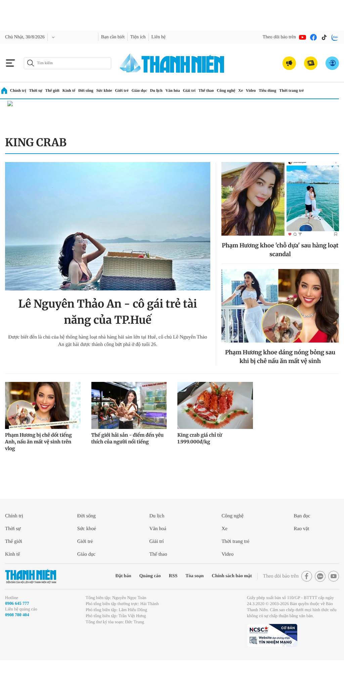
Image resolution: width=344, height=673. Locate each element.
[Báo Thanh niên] (30, 576)
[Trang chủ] (4, 90)
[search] (67, 63)
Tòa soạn (182, 576)
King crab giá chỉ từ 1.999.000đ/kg (199, 438)
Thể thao (220, 90)
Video (270, 90)
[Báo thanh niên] (172, 63)
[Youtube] (303, 37)
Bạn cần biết (122, 37)
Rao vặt (302, 528)
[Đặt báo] (310, 63)
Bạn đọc (303, 516)
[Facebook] (313, 37)
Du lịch (168, 90)
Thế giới (55, 90)
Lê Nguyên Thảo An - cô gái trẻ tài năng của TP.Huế (107, 312)
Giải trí (202, 90)
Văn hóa (185, 90)
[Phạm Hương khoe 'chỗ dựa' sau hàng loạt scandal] (280, 199)
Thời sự (37, 90)
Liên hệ (173, 37)
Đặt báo (105, 576)
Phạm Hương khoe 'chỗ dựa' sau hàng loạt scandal (280, 250)
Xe (258, 90)
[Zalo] (335, 37)
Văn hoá (159, 528)
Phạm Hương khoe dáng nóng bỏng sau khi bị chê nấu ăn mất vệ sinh (280, 357)
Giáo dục (150, 90)
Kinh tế (73, 90)
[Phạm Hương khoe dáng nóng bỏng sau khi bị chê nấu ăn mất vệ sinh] (280, 306)
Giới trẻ (131, 90)
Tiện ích (151, 37)
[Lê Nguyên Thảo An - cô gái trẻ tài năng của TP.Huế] (107, 226)
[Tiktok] (324, 37)
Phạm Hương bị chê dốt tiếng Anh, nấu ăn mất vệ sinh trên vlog (38, 441)
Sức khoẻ (88, 528)
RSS (159, 576)
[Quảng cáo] (289, 63)
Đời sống (91, 90)
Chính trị (18, 90)
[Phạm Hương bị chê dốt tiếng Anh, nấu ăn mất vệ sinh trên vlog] (43, 405)
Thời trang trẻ (314, 90)
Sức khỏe (111, 90)
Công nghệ (242, 90)
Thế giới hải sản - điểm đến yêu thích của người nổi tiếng (127, 438)
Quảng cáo (134, 576)
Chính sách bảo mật (222, 576)
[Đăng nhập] (332, 63)
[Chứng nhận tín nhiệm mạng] (272, 641)
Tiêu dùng (288, 90)
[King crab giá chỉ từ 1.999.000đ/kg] (215, 405)
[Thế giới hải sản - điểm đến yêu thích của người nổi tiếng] (129, 405)
